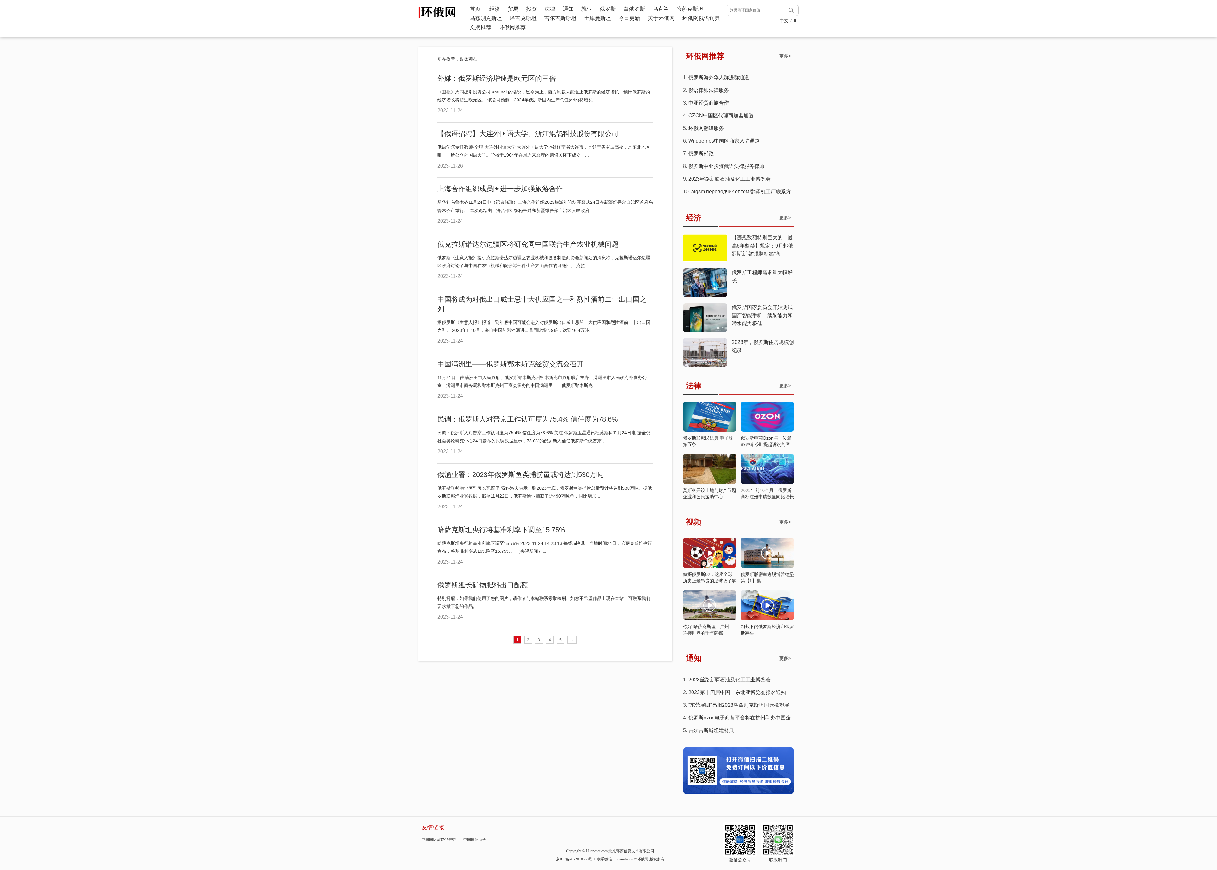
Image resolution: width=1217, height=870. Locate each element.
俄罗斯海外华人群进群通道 (718, 77)
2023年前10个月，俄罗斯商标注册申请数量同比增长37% (767, 497)
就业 (586, 9)
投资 (531, 9)
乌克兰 (661, 9)
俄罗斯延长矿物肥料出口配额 (482, 585)
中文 (784, 20)
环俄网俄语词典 (701, 18)
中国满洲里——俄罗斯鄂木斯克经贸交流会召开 (510, 364)
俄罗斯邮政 (701, 153)
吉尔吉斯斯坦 (560, 18)
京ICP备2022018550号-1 (576, 859)
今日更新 (629, 18)
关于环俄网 (661, 18)
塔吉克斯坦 (523, 18)
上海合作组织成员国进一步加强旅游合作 (500, 189)
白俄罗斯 (634, 9)
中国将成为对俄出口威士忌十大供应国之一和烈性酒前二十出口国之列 (542, 304)
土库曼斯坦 (597, 18)
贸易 (513, 9)
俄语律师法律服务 (708, 90)
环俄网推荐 (512, 27)
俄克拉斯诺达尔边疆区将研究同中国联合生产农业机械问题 (528, 244)
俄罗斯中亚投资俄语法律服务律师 (726, 166)
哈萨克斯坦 (689, 9)
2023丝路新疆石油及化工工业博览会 (729, 179)
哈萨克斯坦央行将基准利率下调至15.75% (501, 530)
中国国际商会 (474, 839)
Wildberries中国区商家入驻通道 (724, 141)
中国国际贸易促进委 (439, 839)
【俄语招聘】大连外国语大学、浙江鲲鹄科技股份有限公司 (528, 134)
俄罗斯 (608, 9)
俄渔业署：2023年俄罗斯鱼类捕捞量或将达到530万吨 (520, 475)
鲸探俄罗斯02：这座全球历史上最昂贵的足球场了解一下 (709, 581)
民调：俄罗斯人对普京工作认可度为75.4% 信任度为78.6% (527, 419)
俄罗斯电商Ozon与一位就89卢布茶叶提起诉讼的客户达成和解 (766, 444)
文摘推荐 (480, 27)
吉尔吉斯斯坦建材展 (711, 730)
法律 (549, 9)
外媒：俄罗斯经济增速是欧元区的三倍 (496, 78)
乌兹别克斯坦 (486, 18)
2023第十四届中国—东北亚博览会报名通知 (737, 692)
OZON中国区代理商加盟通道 (721, 115)
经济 (494, 9)
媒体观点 (468, 59)
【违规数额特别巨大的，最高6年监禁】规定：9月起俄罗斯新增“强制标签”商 (762, 245)
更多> (785, 56)
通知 (568, 9)
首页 (475, 9)
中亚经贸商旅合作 (708, 103)
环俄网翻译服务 (706, 128)
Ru (796, 20)
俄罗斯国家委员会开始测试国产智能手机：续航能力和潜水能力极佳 (762, 315)
